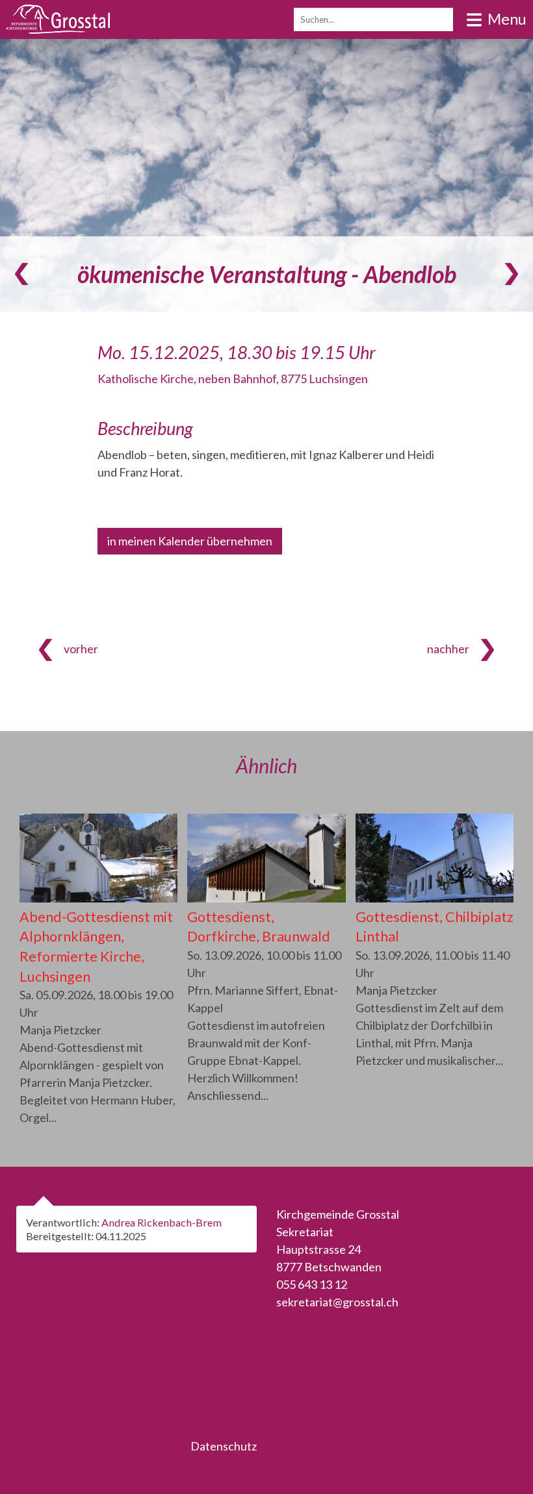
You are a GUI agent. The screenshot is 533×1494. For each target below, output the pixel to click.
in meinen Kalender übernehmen (189, 541)
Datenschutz (223, 1446)
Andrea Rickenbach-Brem (161, 1222)
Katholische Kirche (233, 378)
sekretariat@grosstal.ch (337, 1302)
